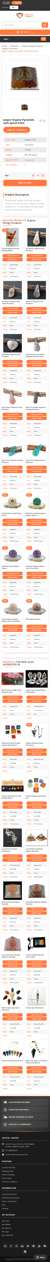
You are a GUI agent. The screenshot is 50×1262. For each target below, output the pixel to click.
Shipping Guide (7, 1171)
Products (14, 46)
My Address (6, 1228)
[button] (31, 32)
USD (13, 7)
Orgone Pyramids (9, 48)
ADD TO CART (25, 183)
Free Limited (6, 1178)
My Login (5, 1231)
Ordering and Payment (10, 1198)
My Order (5, 1221)
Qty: (7, 175)
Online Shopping (8, 1174)
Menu (6, 39)
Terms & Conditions (9, 1182)
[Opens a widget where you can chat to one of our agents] (40, 1257)
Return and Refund (9, 1201)
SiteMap (5, 1208)
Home (4, 46)
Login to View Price (16, 129)
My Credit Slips (7, 1235)
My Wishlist (6, 1224)
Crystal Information (9, 1194)
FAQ (3, 1205)
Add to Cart (12, 260)
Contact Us (29, 160)
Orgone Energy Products (32, 46)
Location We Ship (8, 1167)
